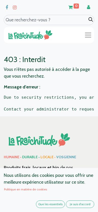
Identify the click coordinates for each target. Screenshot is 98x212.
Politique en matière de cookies (25, 189)
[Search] (90, 20)
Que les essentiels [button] (50, 204)
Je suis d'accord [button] (80, 204)
